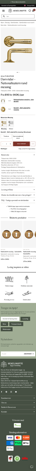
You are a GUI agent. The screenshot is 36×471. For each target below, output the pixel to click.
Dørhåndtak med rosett (26, 22)
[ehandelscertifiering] (17, 459)
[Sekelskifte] (18, 364)
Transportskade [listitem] (16, 324)
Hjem (2, 22)
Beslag (7, 22)
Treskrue (6, 136)
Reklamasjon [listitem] (7, 329)
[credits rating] (25, 458)
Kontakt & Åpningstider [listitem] (10, 319)
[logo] (17, 11)
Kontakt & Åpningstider (9, 5)
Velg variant (21, 143)
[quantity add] (10, 144)
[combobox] (19, 16)
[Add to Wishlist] (33, 144)
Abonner (28, 354)
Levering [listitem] (25, 319)
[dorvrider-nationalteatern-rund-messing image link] (18, 49)
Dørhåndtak (14, 22)
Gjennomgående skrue (18, 137)
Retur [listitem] (4, 324)
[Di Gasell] (10, 459)
